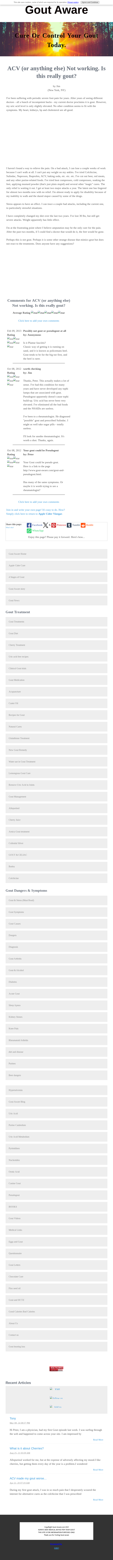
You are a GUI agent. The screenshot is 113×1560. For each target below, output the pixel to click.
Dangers (12, 935)
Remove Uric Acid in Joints (21, 785)
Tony (13, 1418)
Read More (98, 1440)
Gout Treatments (16, 621)
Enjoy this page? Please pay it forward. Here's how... (56, 537)
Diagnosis (13, 947)
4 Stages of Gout (16, 577)
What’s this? (10, 527)
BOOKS (13, 1206)
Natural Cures (15, 726)
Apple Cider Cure (17, 565)
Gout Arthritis (15, 958)
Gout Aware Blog (17, 1101)
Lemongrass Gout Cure (19, 773)
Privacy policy (73, 2)
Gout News (14, 600)
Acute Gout (14, 993)
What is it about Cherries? (27, 1448)
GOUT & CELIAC (18, 855)
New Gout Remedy (18, 750)
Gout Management (17, 796)
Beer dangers (15, 1075)
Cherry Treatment (17, 645)
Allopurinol (14, 808)
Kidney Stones (15, 1017)
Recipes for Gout (17, 715)
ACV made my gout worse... (28, 1478)
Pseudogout (14, 1195)
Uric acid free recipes (18, 656)
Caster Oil (13, 703)
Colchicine (14, 878)
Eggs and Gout (16, 1241)
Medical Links (15, 1230)
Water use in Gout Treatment (22, 761)
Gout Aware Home (17, 554)
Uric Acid (13, 1113)
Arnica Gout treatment (19, 831)
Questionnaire (15, 1253)
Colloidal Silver (16, 843)
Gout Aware (56, 9)
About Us (13, 1323)
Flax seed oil (14, 1288)
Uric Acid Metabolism (19, 1136)
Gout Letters (14, 1265)
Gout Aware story (17, 589)
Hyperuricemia (16, 1090)
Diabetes (13, 982)
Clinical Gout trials (17, 668)
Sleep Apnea (14, 1005)
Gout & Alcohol (16, 970)
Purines (12, 1063)
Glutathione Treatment (19, 738)
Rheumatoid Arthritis (18, 1040)
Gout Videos (14, 1218)
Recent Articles (18, 1383)
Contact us (14, 1335)
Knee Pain (13, 1028)
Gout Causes (15, 923)
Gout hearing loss (17, 1346)
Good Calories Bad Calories (22, 1311)
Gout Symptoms (16, 912)
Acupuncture (15, 691)
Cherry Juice (14, 820)
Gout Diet (13, 633)
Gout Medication (16, 680)
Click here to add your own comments (38, 320)
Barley (12, 866)
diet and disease (16, 1052)
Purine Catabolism (17, 1125)
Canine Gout (15, 1183)
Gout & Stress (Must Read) (21, 900)
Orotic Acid (14, 1171)
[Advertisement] (56, 140)
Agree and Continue (90, 2)
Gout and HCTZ (16, 1300)
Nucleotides (14, 1160)
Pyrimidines (14, 1148)
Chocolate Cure (16, 1276)
